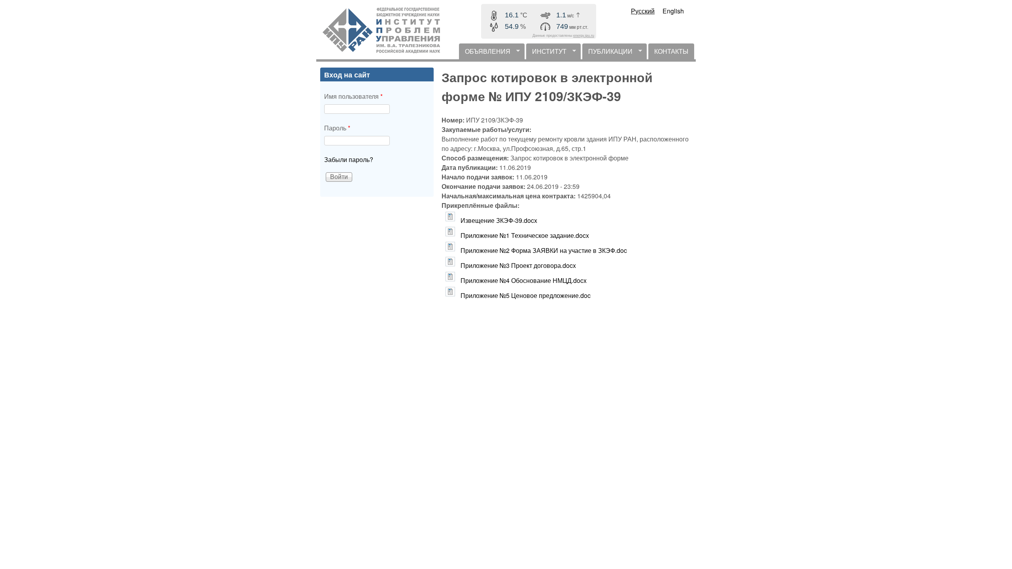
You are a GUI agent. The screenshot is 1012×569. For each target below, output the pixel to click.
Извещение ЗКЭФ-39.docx (499, 220)
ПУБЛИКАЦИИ (607, 53)
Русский (643, 10)
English (673, 10)
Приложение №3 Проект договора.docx (518, 265)
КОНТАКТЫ (671, 51)
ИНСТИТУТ (546, 53)
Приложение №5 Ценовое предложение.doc (526, 295)
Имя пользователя (353, 96)
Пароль (337, 127)
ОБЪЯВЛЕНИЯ (484, 53)
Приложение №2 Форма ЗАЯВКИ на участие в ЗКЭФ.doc (544, 250)
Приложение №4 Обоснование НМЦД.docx (524, 280)
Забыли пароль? (348, 159)
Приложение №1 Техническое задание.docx (525, 235)
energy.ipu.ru (583, 36)
